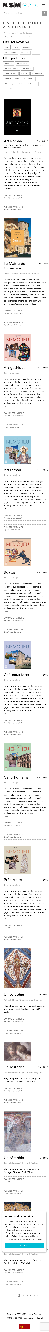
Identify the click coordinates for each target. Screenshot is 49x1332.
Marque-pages (10, 52)
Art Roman (27, 68)
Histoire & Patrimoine (29, 273)
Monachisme (28, 79)
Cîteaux (24, 74)
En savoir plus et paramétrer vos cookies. (23, 1239)
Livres (16, 47)
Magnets (26, 47)
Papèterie (24, 52)
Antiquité (8, 63)
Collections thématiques (22, 152)
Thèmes (14, 273)
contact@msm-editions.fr (33, 1318)
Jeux (7, 47)
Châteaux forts (10, 74)
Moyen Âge (9, 84)
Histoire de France (12, 79)
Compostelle (37, 74)
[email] (25, 5)
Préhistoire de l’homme (27, 84)
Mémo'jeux (15, 373)
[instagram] (36, 5)
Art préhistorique (11, 68)
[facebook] (30, 5)
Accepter (24, 1245)
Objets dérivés (26, 1000)
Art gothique (22, 63)
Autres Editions (11, 1000)
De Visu (38, 152)
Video (36, 52)
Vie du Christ (10, 89)
